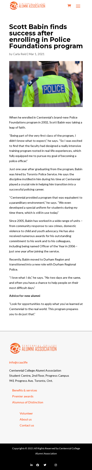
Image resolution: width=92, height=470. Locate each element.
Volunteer (26, 413)
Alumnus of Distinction (27, 402)
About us (26, 419)
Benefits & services (24, 390)
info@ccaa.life (18, 362)
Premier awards (22, 396)
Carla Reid (20, 54)
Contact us (27, 425)
